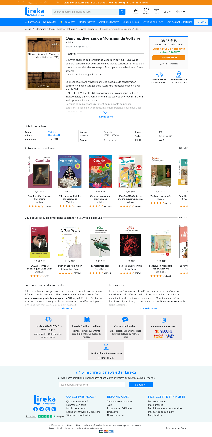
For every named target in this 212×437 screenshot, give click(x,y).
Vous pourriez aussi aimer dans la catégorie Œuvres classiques (63, 217)
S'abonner (141, 384)
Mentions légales (121, 425)
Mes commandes (157, 401)
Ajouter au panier (168, 57)
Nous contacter (115, 415)
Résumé (71, 53)
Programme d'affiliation (120, 408)
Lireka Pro (201, 21)
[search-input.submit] (122, 12)
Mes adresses (155, 404)
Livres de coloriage (153, 22)
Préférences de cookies (60, 425)
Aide (109, 404)
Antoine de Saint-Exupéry (70, 269)
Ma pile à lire (155, 415)
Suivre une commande (119, 401)
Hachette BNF (54, 135)
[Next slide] (183, 182)
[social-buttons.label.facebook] (35, 409)
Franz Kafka (100, 269)
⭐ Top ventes (67, 22)
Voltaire (69, 42)
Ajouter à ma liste (170, 63)
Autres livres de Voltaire (40, 148)
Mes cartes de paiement (161, 411)
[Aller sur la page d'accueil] (34, 12)
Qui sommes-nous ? (77, 401)
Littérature (41, 29)
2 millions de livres (139, 2)
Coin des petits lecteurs (179, 22)
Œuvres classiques (88, 29)
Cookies (76, 425)
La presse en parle (76, 404)
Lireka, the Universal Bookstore (83, 411)
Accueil (28, 29)
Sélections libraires (109, 22)
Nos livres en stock (76, 408)
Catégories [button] (34, 22)
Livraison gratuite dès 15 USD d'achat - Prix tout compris (96, 2)
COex (183, 428)
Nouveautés (49, 22)
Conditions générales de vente (96, 425)
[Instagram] (47, 409)
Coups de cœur (131, 22)
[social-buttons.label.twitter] (41, 409)
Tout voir (183, 147)
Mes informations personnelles (165, 408)
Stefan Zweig (130, 269)
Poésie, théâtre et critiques (62, 29)
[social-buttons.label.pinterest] (53, 409)
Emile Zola (39, 271)
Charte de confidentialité (76, 428)
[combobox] (85, 12)
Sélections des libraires (78, 415)
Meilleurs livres (87, 22)
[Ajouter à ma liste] (50, 157)
